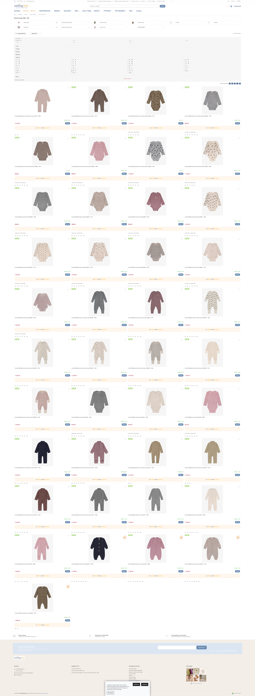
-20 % (75, 42)
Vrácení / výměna (151, 1)
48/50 (131, 72)
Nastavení (110, 693)
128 (74, 67)
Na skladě (19, 38)
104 (131, 65)
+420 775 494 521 (19, 671)
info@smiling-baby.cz (20, 669)
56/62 (18, 72)
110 (187, 65)
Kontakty (143, 1)
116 (17, 67)
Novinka (18, 40)
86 (187, 63)
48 (186, 69)
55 (74, 59)
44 (130, 69)
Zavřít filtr (34, 33)
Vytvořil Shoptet (237, 693)
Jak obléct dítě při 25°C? (76, 668)
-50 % (131, 40)
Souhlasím (144, 684)
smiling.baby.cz (19, 675)
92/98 (18, 70)
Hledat (162, 6)
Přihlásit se (202, 647)
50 (17, 59)
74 (18, 63)
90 (74, 70)
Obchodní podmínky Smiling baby (104, 1)
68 (131, 61)
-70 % (18, 42)
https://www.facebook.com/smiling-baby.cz (25, 673)
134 (130, 67)
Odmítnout (136, 684)
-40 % (187, 40)
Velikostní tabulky (161, 1)
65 (74, 61)
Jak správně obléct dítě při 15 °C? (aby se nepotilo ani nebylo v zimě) (85, 672)
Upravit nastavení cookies (43, 693)
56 (131, 59)
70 (187, 61)
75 (74, 63)
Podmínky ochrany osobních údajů (121, 1)
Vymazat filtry (127, 78)
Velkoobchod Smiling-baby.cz (135, 680)
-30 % (131, 42)
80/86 (187, 70)
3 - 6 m (18, 69)
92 (17, 65)
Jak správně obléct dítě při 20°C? (78, 670)
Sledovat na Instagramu (197, 683)
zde (120, 689)
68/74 (75, 72)
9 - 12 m (75, 69)
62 (18, 61)
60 (187, 59)
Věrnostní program (91, 1)
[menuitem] (17, 11)
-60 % (75, 40)
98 (74, 65)
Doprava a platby (134, 1)
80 (131, 63)
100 (131, 70)
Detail (67, 123)
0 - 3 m (187, 67)
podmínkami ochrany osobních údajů (229, 650)
